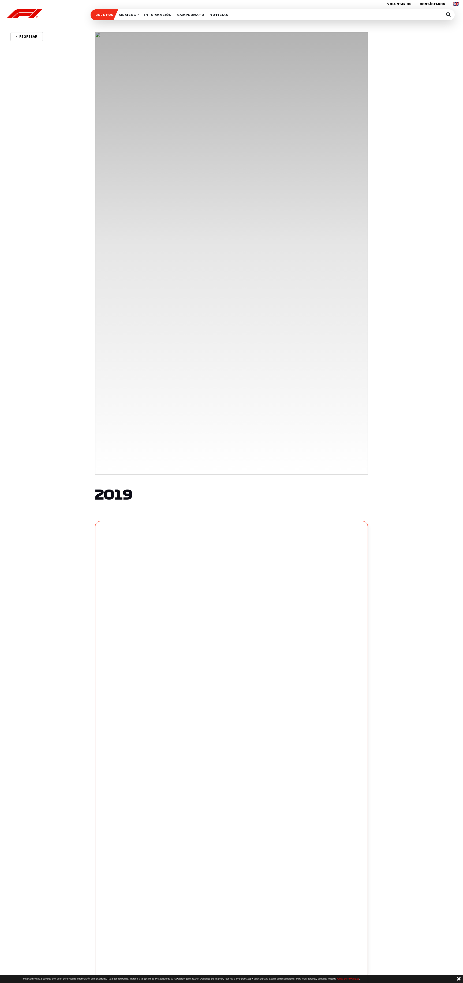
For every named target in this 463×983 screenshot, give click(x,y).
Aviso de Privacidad (348, 978)
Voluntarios (399, 4)
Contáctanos (432, 4)
